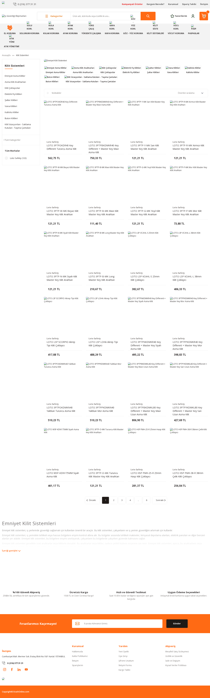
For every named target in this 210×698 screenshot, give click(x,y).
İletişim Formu (125, 665)
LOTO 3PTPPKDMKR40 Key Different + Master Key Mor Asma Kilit (187, 345)
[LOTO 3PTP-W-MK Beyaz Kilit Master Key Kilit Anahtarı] (63, 185)
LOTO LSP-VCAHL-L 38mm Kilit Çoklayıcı (187, 278)
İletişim (204, 4)
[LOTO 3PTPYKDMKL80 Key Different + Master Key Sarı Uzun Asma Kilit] (189, 382)
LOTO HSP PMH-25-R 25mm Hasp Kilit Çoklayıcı (146, 474)
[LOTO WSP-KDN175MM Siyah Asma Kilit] (63, 447)
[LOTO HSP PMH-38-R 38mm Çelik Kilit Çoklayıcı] (189, 447)
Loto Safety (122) (18, 158)
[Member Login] (193, 15)
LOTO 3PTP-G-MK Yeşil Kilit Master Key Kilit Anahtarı (145, 212)
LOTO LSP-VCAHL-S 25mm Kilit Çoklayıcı (145, 278)
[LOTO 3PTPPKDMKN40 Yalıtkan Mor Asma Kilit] (105, 382)
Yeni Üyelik (124, 651)
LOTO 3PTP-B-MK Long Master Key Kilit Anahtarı (102, 278)
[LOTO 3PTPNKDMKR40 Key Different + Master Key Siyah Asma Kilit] (147, 316)
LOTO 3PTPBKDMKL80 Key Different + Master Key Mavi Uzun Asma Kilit (146, 411)
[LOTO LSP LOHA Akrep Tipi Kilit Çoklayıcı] (105, 316)
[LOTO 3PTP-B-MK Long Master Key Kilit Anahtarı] (105, 250)
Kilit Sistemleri (22, 55)
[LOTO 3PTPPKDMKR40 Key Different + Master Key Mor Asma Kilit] (189, 316)
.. (138, 500)
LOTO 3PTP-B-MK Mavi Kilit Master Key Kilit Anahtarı (103, 212)
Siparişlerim (77, 665)
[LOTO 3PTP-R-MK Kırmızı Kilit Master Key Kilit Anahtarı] (189, 119)
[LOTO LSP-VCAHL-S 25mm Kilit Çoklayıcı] (147, 250)
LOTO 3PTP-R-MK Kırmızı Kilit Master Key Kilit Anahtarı (188, 147)
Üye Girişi (123, 656)
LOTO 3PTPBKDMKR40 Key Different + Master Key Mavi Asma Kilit (104, 149)
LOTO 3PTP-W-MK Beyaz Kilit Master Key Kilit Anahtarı (62, 212)
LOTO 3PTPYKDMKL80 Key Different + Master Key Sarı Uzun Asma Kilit (187, 411)
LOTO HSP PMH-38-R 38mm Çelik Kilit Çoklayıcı (188, 474)
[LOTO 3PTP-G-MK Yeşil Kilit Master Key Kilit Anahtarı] (147, 185)
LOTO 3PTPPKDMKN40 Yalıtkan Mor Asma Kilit (101, 409)
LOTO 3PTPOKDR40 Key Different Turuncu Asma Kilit (61, 147)
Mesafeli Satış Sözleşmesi (177, 651)
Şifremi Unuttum (126, 660)
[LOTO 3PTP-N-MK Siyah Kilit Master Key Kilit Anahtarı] (63, 250)
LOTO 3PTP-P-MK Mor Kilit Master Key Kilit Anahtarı (187, 212)
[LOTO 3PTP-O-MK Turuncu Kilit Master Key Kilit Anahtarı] (105, 447)
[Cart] (204, 16)
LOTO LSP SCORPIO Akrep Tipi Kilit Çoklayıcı (61, 343)
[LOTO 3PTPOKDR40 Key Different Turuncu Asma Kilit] (63, 119)
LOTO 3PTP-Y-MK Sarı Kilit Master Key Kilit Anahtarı (145, 147)
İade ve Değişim (172, 660)
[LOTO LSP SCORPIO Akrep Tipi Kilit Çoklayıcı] (63, 316)
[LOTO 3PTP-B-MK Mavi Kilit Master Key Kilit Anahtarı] (105, 185)
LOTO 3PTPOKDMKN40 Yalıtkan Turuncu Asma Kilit (61, 409)
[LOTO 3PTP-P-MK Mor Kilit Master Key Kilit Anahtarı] (189, 185)
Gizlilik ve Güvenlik (173, 656)
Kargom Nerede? (155, 4)
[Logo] (14, 16)
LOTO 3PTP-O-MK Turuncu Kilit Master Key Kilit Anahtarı (104, 474)
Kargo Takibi (124, 670)
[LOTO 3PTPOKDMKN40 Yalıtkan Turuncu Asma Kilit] (63, 382)
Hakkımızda (77, 651)
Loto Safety (53, 142)
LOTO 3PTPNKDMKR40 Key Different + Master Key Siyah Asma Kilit (146, 345)
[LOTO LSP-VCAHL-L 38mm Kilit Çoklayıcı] (189, 250)
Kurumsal (173, 4)
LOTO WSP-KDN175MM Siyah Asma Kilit (63, 474)
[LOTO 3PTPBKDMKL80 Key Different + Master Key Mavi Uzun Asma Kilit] (147, 382)
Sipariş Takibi (189, 4)
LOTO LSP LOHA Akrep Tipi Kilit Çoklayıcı (103, 343)
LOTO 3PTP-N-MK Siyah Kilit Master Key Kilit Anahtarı (62, 278)
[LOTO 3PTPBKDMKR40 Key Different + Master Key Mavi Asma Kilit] (105, 119)
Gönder (177, 623)
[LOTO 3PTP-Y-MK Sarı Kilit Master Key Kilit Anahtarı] (147, 119)
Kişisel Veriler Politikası (175, 665)
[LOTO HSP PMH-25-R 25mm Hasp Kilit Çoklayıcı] (147, 447)
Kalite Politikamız (80, 656)
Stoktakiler (56, 93)
